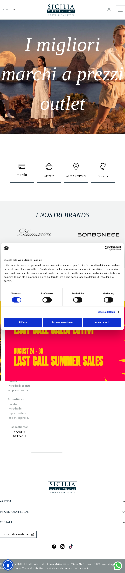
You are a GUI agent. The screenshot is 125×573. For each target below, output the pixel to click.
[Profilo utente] (109, 9)
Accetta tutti (102, 322)
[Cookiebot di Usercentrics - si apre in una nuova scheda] (107, 248)
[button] (8, 565)
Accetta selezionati (62, 322)
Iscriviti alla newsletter (16, 534)
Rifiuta (23, 322)
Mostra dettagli (106, 312)
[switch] (47, 300)
